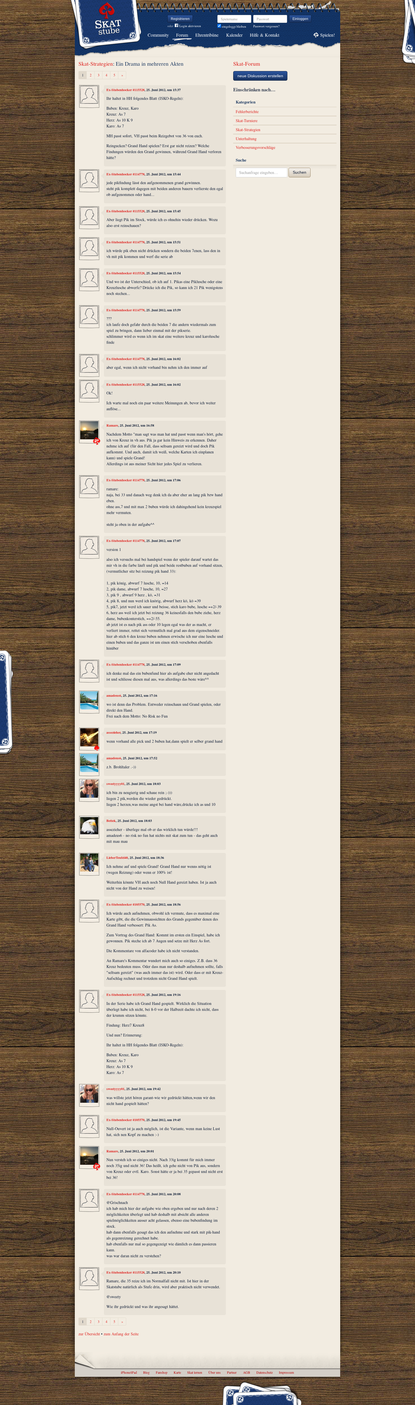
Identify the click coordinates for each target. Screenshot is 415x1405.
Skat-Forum (246, 63)
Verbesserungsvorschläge (255, 147)
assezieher (113, 732)
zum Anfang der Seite (121, 1333)
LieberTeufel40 (117, 857)
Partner (232, 1372)
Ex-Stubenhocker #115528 (125, 89)
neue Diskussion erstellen (260, 76)
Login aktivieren (190, 26)
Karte (177, 1372)
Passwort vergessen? (266, 26)
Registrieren (180, 19)
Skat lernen (194, 1372)
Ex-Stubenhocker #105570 (125, 904)
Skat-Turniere (246, 120)
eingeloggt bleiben (233, 26)
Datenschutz (264, 1372)
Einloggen (300, 19)
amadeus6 (113, 695)
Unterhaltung (246, 138)
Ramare (112, 425)
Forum (182, 35)
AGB (246, 1372)
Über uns (214, 1372)
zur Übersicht (89, 1333)
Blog (146, 1372)
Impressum (286, 1372)
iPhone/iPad (129, 1372)
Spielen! (327, 35)
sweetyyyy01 (115, 783)
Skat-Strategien (95, 63)
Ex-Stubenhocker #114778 (125, 174)
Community (158, 35)
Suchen (299, 172)
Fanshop (161, 1372)
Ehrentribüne (207, 35)
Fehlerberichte (247, 111)
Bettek (111, 820)
